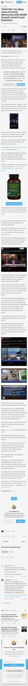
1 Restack (12, 531)
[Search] (25, 610)
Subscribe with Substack (15, 671)
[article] (14, 619)
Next (23, 541)
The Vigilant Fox (14, 621)
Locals (24, 483)
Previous (6, 541)
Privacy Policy (19, 677)
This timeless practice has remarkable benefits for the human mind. (10, 619)
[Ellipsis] (26, 565)
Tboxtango (7, 579)
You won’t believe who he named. (9, 633)
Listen (24, 26)
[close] (23, 641)
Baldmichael (7, 565)
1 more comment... (5, 603)
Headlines (4, 6)
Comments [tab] (4, 552)
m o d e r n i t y (14, 491)
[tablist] (7, 551)
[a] (14, 121)
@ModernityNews (14, 56)
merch (15, 485)
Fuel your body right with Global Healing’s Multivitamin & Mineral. (12, 169)
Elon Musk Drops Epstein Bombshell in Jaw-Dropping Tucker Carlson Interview (10, 629)
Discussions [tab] (12, 610)
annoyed (9, 430)
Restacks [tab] (11, 552)
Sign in (25, 2)
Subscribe (19, 2)
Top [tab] (3, 610)
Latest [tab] (6, 610)
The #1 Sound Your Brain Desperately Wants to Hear (9, 615)
